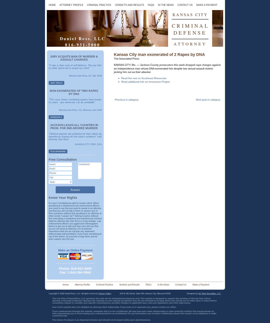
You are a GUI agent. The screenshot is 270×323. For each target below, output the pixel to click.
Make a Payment (206, 5)
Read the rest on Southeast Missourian (144, 78)
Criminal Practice (99, 5)
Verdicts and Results (129, 5)
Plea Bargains (58, 151)
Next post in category (208, 99)
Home (52, 5)
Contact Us (185, 5)
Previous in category (126, 99)
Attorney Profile (71, 5)
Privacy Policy (104, 293)
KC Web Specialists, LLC (210, 293)
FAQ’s (149, 284)
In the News (166, 5)
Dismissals (56, 117)
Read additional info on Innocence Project (145, 81)
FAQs (151, 5)
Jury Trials (56, 83)
